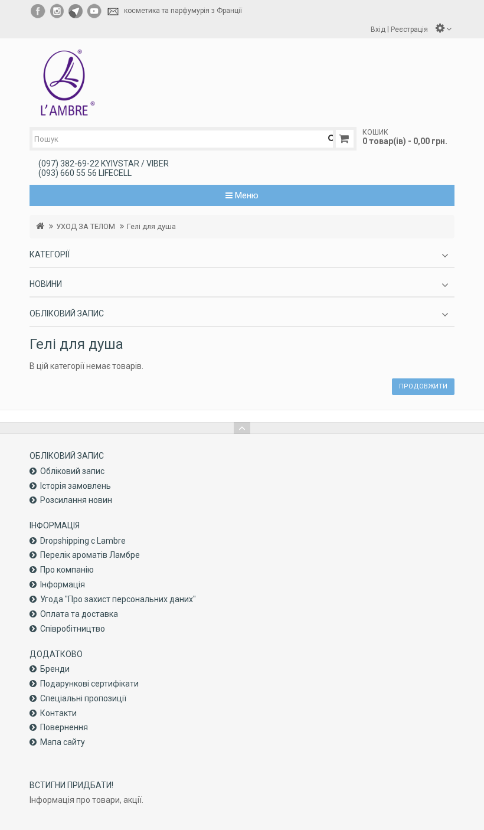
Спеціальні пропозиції (83, 698)
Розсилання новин (76, 500)
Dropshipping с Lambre (83, 540)
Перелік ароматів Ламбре (90, 555)
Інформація (62, 584)
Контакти (58, 713)
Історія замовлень (75, 486)
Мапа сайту (62, 742)
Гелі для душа (151, 226)
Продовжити (423, 386)
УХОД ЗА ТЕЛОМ (85, 226)
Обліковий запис (72, 471)
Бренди (55, 669)
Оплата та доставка (79, 614)
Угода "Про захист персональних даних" (118, 599)
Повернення (64, 727)
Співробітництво (72, 628)
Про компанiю (67, 569)
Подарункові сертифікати (89, 683)
